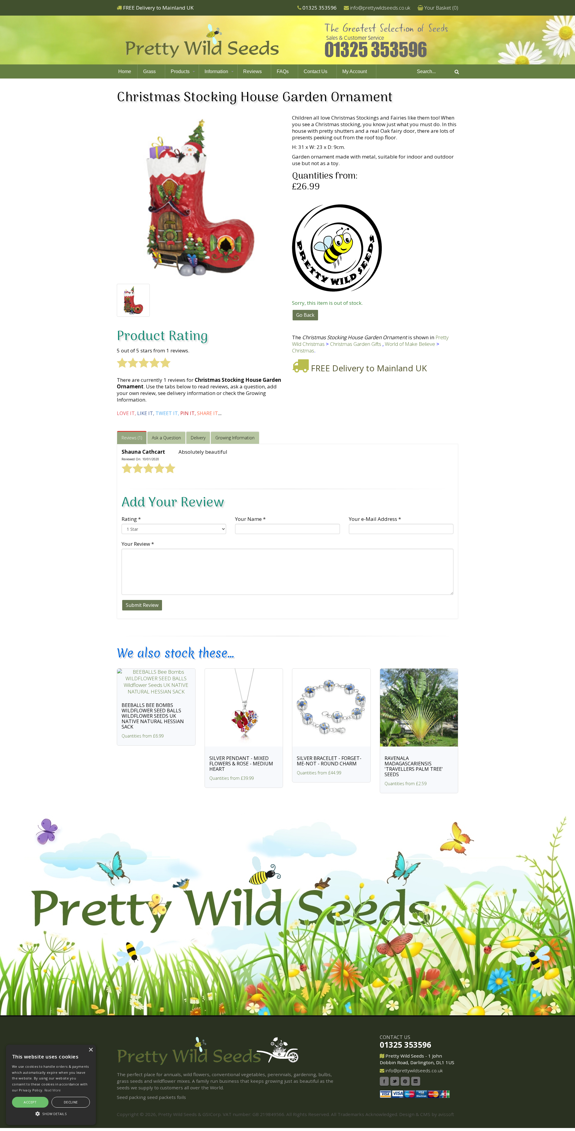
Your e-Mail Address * (375, 518)
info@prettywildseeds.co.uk (380, 7)
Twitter (394, 1081)
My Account (354, 71)
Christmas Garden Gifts (355, 343)
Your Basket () (441, 7)
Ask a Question (166, 438)
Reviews (252, 71)
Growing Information (235, 438)
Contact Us (315, 71)
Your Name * (250, 518)
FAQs (283, 71)
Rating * (131, 518)
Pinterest (405, 1081)
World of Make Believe (410, 343)
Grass (149, 71)
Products (180, 71)
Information (216, 71)
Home (124, 71)
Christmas (303, 350)
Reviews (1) (132, 438)
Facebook (384, 1081)
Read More (52, 1090)
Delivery (198, 438)
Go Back (305, 315)
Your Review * (138, 543)
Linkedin (415, 1081)
